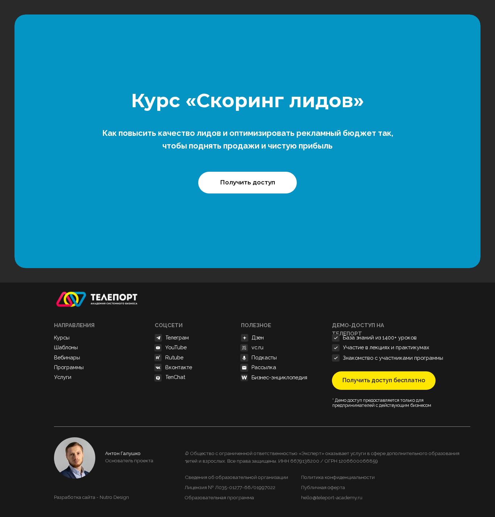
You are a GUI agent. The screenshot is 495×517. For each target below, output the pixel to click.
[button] (247, 182)
